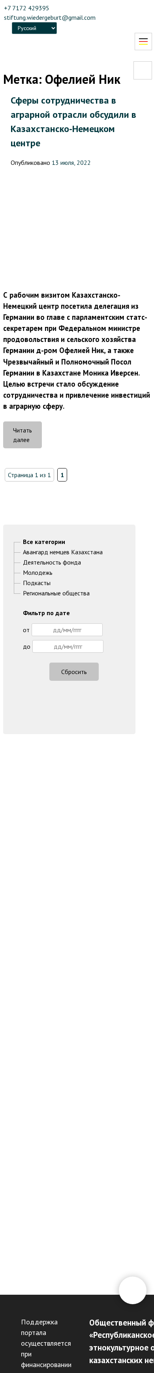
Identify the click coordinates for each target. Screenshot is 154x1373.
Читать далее (27, 437)
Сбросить (74, 672)
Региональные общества (56, 593)
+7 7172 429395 (26, 8)
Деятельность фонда (52, 562)
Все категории (44, 541)
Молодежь (38, 572)
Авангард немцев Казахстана (63, 552)
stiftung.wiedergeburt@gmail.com (50, 17)
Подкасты (37, 583)
